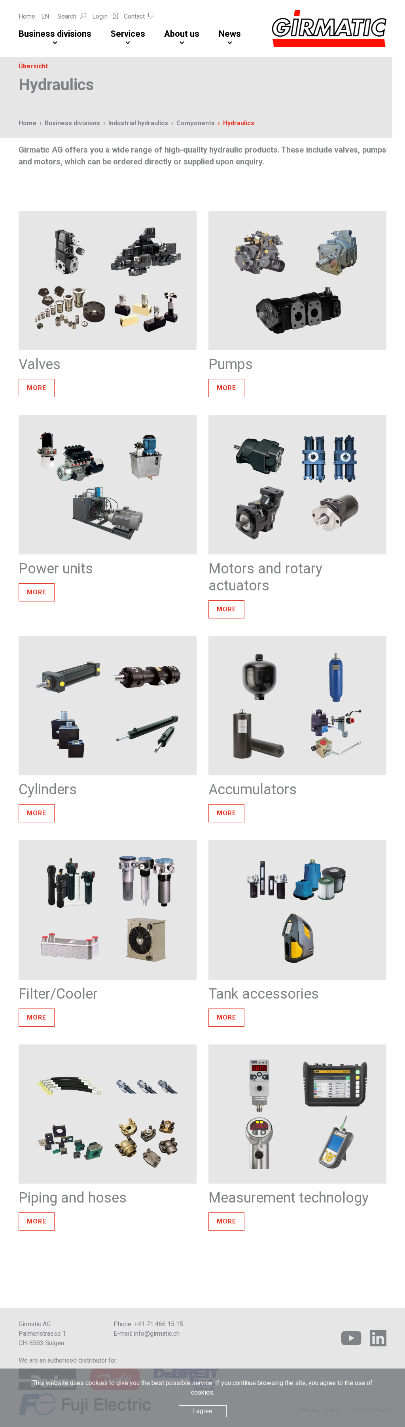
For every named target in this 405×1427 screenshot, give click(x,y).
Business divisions (55, 34)
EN (45, 16)
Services (127, 34)
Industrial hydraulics (138, 123)
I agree (202, 1411)
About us (181, 34)
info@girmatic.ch (157, 1333)
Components (195, 123)
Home (27, 16)
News (230, 34)
